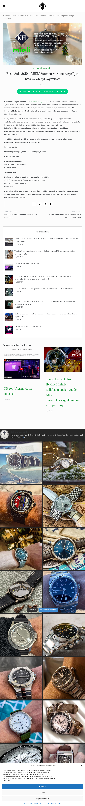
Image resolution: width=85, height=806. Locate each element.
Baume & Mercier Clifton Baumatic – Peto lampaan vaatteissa (65, 215)
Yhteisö (48, 68)
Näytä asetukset (42, 799)
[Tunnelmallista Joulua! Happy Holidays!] (21, 549)
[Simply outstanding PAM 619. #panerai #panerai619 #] (21, 592)
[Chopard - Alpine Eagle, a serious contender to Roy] (21, 678)
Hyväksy (42, 786)
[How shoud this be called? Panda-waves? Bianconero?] (64, 721)
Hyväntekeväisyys (38, 68)
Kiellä (43, 793)
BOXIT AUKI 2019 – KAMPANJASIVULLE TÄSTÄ (42, 91)
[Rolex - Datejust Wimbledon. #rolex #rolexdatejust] (64, 506)
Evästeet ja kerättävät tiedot (32, 803)
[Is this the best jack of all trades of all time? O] (64, 678)
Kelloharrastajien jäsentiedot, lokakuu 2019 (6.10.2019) (20, 215)
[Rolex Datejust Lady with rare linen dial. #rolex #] (64, 463)
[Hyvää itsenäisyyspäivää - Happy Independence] (64, 549)
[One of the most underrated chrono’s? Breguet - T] (64, 635)
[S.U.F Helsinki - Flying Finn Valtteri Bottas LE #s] (21, 506)
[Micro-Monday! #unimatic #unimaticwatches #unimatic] (21, 635)
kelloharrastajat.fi (38, 102)
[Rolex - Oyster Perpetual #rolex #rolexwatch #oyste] (64, 592)
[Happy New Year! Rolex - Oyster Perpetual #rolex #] (21, 463)
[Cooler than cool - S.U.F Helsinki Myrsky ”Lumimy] (21, 721)
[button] (82, 766)
